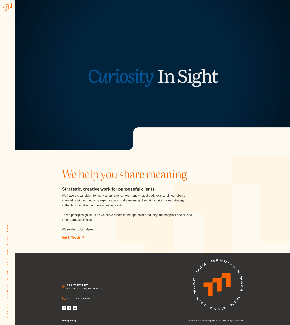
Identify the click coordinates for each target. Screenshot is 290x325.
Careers (7, 311)
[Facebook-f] (69, 308)
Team (7, 227)
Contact (7, 292)
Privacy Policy (69, 320)
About (7, 275)
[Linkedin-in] (75, 308)
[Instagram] (64, 308)
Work (7, 241)
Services (7, 258)
